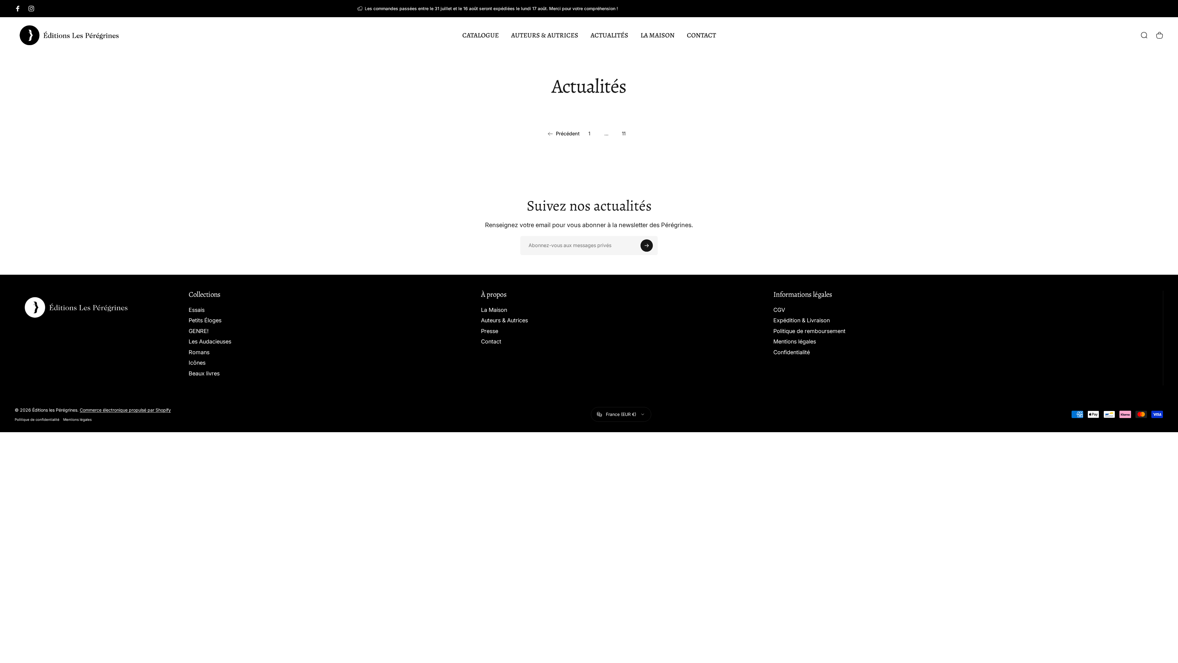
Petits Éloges (205, 320)
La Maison (494, 310)
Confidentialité (791, 352)
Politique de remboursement (809, 331)
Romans (199, 352)
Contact (491, 341)
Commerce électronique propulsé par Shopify (125, 410)
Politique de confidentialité (37, 419)
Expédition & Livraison (801, 320)
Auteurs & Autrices (504, 320)
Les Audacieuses (210, 341)
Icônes (197, 362)
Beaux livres (204, 373)
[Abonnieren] (647, 245)
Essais (197, 310)
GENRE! (199, 331)
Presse (489, 331)
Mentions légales (794, 341)
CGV (779, 310)
